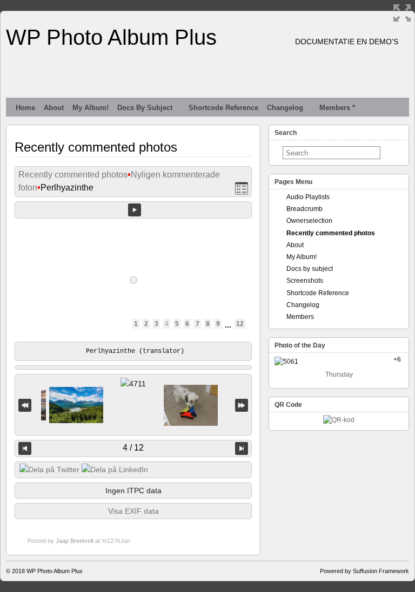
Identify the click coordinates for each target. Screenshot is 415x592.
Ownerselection (309, 220)
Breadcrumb (304, 209)
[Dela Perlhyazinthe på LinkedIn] (115, 469)
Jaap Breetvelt (74, 540)
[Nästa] (241, 448)
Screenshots (304, 280)
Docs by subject (144, 108)
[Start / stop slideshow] (134, 209)
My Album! (90, 108)
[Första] (24, 405)
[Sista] (241, 405)
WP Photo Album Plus (111, 37)
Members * (337, 108)
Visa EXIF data (133, 511)
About (54, 108)
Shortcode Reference (223, 108)
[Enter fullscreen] (402, 13)
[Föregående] (24, 448)
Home (25, 108)
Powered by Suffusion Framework (364, 571)
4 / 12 (133, 447)
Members (300, 317)
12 (240, 324)
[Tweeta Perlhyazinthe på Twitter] (49, 469)
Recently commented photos (73, 174)
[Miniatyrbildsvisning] (241, 188)
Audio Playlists (308, 197)
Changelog (285, 108)
